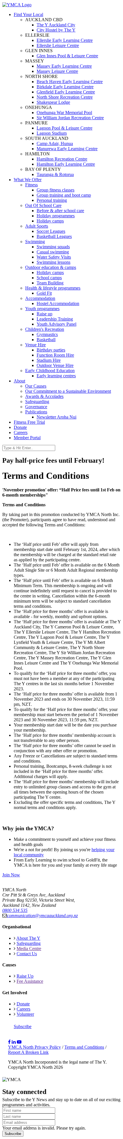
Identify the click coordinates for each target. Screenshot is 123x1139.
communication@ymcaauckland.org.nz (42, 915)
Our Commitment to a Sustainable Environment (68, 391)
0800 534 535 (14, 910)
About (19, 380)
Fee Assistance (30, 981)
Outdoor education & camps (50, 267)
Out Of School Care (43, 205)
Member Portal (27, 437)
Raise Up (25, 976)
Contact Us (27, 953)
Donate (20, 427)
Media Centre (29, 948)
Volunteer (25, 1014)
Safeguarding (37, 401)
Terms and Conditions (84, 1047)
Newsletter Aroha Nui (56, 417)
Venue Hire (35, 344)
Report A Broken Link (28, 1052)
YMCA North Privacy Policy (34, 1047)
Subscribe (22, 1026)
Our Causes (35, 386)
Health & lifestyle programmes (52, 288)
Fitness (31, 184)
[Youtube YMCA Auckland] (19, 1042)
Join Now (11, 874)
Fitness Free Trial (29, 422)
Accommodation (40, 298)
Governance (36, 406)
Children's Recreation (44, 329)
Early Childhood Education (50, 370)
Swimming (35, 241)
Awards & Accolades (44, 396)
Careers (20, 432)
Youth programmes (42, 308)
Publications (36, 411)
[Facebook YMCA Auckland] (9, 1042)
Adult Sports (36, 226)
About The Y (28, 938)
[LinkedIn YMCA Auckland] (14, 1042)
